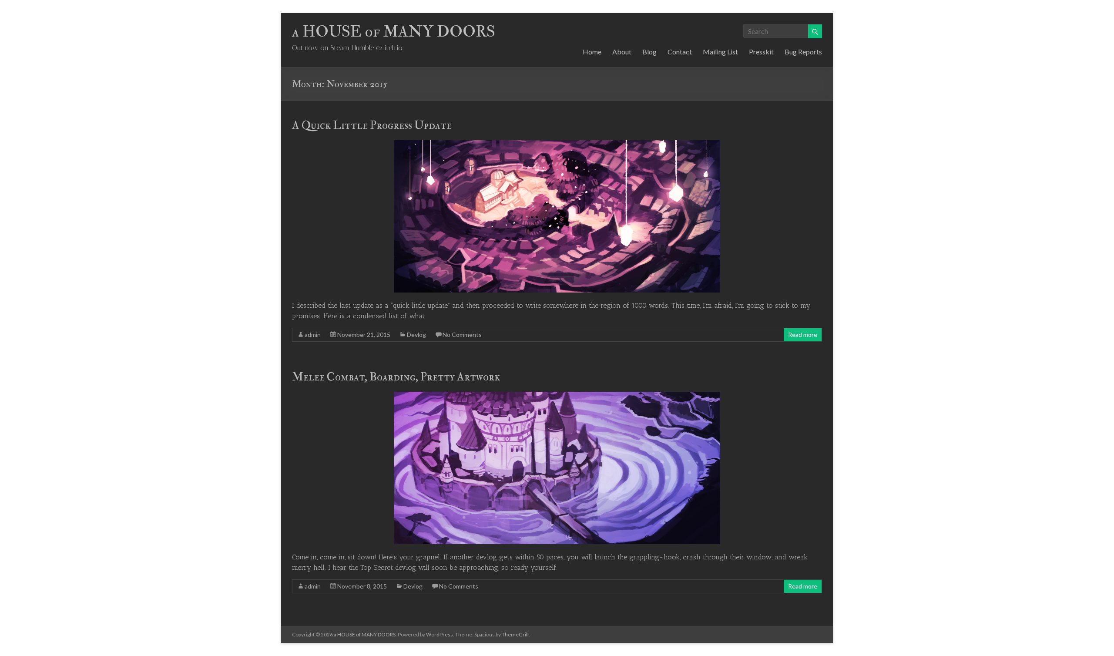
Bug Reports (803, 51)
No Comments (462, 334)
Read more (802, 334)
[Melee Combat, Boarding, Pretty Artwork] (557, 396)
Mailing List (720, 51)
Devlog (416, 334)
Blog (649, 51)
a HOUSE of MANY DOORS (393, 31)
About (621, 51)
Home (592, 51)
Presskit (761, 51)
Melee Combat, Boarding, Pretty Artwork (396, 377)
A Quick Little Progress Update (372, 125)
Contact (680, 51)
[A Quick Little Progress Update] (557, 144)
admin (313, 334)
